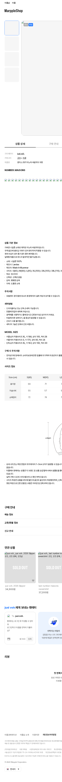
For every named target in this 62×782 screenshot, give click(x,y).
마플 (14, 3)
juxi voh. (20, 154)
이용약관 (35, 735)
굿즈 (19, 158)
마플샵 (7, 3)
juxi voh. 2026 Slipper (15, 586)
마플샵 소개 (24, 735)
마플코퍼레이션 (11, 735)
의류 (24, 158)
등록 (30, 639)
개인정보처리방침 (49, 735)
